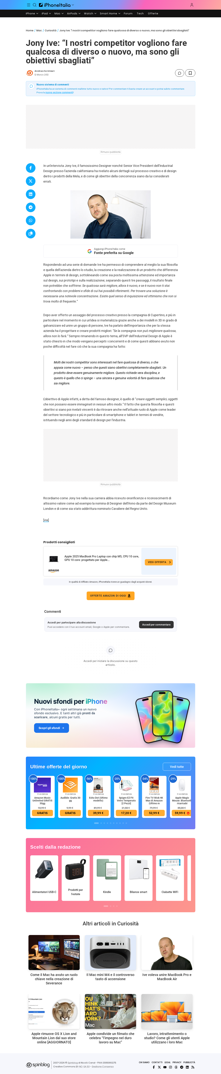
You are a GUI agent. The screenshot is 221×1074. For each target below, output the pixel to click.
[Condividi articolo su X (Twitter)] (30, 181)
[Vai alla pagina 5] (110, 823)
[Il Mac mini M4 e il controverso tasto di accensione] (110, 952)
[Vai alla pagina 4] (107, 823)
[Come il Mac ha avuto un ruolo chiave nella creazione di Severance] (54, 952)
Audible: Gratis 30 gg (70, 799)
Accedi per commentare (156, 624)
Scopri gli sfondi (49, 728)
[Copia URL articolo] (30, 233)
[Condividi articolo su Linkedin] (30, 194)
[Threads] (176, 1067)
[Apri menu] (73, 5)
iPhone (30, 13)
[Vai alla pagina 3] (104, 823)
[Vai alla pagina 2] (101, 823)
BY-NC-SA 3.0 (83, 1066)
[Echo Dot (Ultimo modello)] (98, 785)
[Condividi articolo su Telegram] (30, 207)
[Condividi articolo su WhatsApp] (30, 220)
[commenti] (179, 73)
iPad (45, 13)
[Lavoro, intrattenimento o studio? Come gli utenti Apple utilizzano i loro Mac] (167, 1011)
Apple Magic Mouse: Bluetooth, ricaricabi (182, 800)
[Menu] (29, 5)
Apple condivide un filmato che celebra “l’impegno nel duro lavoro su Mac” (110, 1038)
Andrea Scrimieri (45, 71)
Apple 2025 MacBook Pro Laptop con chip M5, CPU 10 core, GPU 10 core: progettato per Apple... (101, 558)
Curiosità (50, 30)
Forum (128, 13)
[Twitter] (159, 1067)
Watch (88, 13)
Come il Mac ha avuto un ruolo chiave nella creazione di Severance (54, 979)
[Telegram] (181, 1067)
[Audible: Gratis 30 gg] (70, 785)
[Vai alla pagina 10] (126, 823)
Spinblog (73, 1062)
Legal (168, 1062)
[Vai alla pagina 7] (117, 823)
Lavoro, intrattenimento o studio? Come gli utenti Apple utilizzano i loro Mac (167, 1038)
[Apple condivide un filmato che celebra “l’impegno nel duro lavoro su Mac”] (110, 1011)
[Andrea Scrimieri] (29, 73)
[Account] (191, 4)
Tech (140, 13)
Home (29, 30)
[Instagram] (170, 1067)
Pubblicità (189, 1062)
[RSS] (193, 1067)
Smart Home (108, 13)
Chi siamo (144, 1062)
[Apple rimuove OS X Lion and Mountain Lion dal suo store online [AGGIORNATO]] (54, 1011)
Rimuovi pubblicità (111, 152)
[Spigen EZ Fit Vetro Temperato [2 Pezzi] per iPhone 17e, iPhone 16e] (126, 785)
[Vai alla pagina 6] (113, 823)
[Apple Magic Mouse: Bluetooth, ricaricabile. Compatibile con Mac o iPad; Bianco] (182, 785)
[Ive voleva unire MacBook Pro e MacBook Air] (167, 952)
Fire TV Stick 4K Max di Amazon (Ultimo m (154, 800)
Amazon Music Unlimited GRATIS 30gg (42, 800)
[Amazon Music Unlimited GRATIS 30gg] (42, 785)
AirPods (72, 13)
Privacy (177, 1062)
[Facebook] (153, 1067)
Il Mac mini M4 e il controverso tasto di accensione (110, 977)
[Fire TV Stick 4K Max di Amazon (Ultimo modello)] (154, 785)
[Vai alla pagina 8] (120, 823)
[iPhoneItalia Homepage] (54, 5)
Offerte (153, 13)
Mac (57, 13)
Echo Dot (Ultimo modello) (98, 799)
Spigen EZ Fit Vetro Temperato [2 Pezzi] (126, 800)
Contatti (157, 1062)
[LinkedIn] (187, 1067)
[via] (46, 520)
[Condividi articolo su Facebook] (30, 168)
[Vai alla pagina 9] (123, 823)
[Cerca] (35, 5)
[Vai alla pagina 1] (96, 823)
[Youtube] (165, 1067)
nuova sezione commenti (59, 92)
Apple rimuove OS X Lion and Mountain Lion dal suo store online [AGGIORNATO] (54, 1038)
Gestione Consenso (103, 1066)
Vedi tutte (177, 767)
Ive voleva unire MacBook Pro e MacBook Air (166, 977)
